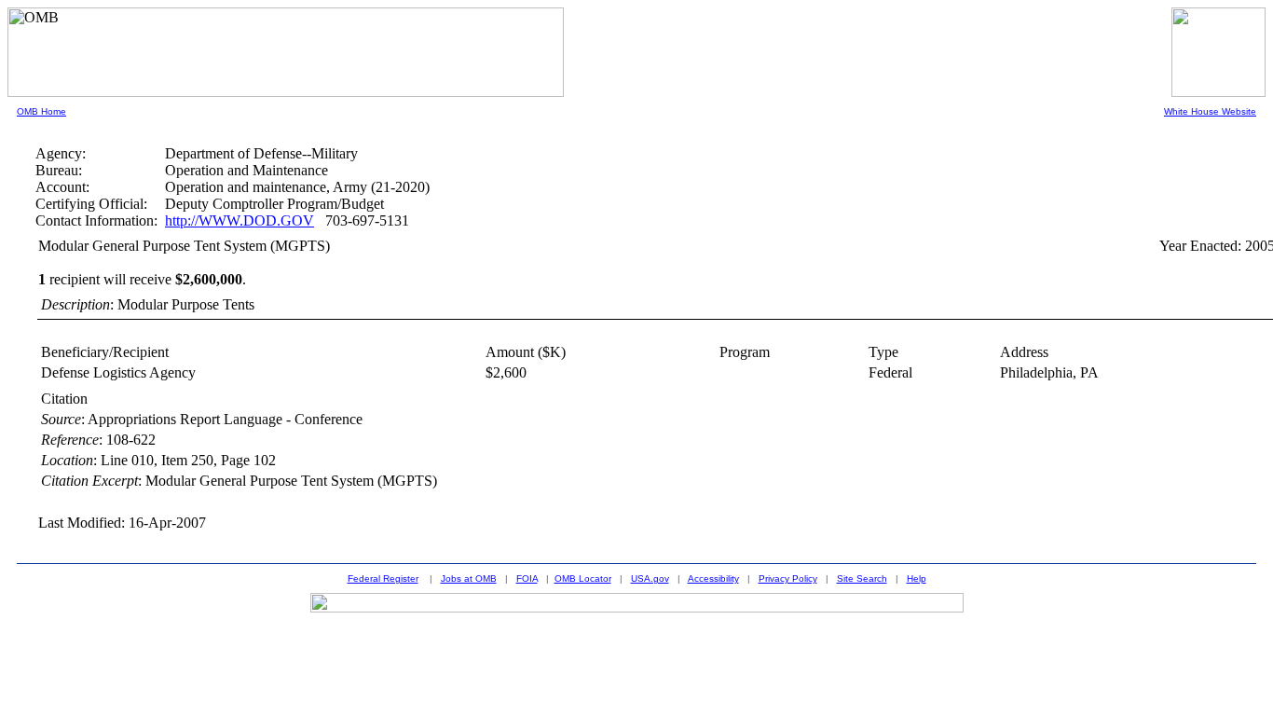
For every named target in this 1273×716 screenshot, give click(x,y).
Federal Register (383, 578)
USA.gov (650, 578)
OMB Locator (582, 578)
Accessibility (713, 578)
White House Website (1210, 111)
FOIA (527, 578)
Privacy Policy (788, 578)
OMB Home (41, 111)
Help (916, 578)
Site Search (862, 578)
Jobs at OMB (469, 578)
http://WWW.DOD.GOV (239, 220)
